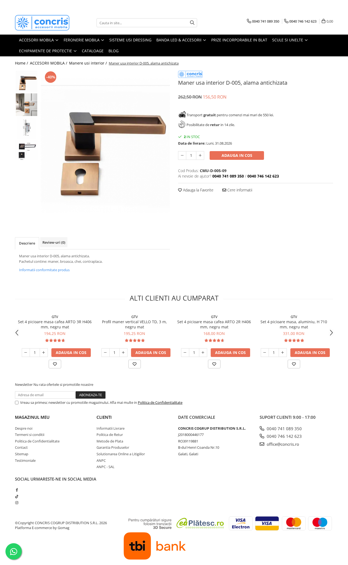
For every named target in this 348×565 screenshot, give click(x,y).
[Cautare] (192, 22)
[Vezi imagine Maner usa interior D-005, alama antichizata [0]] (26, 81)
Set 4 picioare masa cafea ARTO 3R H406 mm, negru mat (55, 324)
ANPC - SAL (105, 466)
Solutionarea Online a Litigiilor (121, 453)
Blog (113, 50)
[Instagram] (16, 502)
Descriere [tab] (27, 243)
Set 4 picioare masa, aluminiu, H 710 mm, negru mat (293, 324)
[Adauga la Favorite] (55, 364)
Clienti (104, 417)
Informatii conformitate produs (44, 269)
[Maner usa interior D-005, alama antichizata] (105, 145)
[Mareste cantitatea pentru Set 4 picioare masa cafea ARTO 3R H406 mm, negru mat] (44, 352)
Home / (22, 63)
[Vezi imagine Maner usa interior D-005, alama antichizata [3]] (26, 150)
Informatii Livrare (111, 428)
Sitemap (21, 453)
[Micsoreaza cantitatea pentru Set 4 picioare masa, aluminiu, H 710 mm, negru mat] (265, 352)
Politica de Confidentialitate (160, 402)
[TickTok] (16, 496)
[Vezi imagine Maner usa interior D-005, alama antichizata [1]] (26, 104)
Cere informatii (239, 190)
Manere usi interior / (88, 63)
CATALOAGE (93, 50)
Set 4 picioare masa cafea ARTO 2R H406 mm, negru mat (214, 324)
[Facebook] (16, 489)
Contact (21, 447)
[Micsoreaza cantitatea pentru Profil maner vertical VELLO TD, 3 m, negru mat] (105, 352)
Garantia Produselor (113, 447)
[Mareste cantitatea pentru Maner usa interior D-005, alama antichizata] (200, 155)
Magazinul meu (32, 417)
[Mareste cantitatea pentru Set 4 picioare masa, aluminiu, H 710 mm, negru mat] (283, 352)
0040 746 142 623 (284, 436)
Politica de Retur (110, 434)
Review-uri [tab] (53, 242)
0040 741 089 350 (284, 428)
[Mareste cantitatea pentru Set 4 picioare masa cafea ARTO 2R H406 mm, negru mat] (203, 352)
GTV (55, 316)
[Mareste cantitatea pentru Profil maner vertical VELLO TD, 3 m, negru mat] (123, 352)
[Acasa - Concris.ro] (42, 22)
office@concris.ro (282, 444)
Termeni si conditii (29, 434)
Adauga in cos (237, 155)
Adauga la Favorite (197, 190)
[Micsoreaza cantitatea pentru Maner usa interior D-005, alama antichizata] (182, 155)
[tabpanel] (105, 145)
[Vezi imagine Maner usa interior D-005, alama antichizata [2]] (26, 128)
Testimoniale (25, 460)
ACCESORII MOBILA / (49, 63)
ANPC (101, 460)
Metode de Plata (110, 441)
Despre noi (23, 428)
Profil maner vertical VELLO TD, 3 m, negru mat (134, 324)
